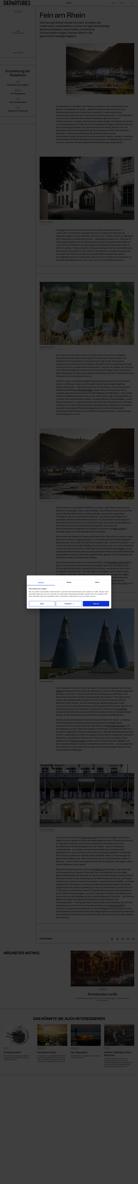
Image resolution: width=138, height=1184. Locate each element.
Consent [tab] (41, 582)
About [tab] (97, 582)
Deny (42, 603)
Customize (68, 603)
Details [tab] (69, 582)
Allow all (96, 603)
